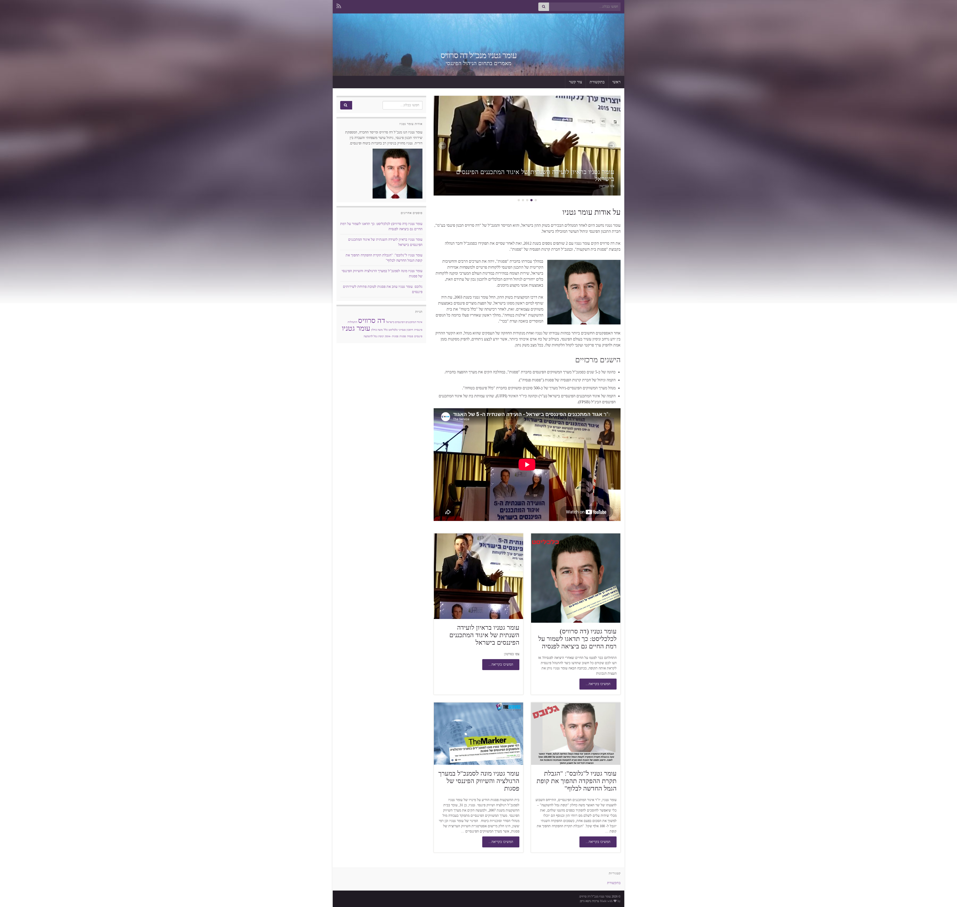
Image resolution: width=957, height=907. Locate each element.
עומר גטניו (356, 328)
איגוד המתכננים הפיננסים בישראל (404, 322)
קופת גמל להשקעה (374, 336)
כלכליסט (393, 329)
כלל (386, 329)
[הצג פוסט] (527, 146)
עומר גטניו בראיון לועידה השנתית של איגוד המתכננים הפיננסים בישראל (535, 175)
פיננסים (418, 336)
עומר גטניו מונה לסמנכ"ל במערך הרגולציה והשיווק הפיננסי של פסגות (478, 781)
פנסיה (410, 336)
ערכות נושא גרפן (589, 901)
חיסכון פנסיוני (406, 329)
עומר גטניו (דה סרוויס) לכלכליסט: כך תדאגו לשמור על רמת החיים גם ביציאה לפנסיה (577, 639)
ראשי (616, 82)
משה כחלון (377, 329)
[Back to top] (11, 896)
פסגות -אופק (392, 336)
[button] (612, 145)
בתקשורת (597, 82)
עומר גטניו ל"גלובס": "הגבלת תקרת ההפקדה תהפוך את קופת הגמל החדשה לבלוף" (577, 781)
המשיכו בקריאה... (598, 684)
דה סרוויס (371, 320)
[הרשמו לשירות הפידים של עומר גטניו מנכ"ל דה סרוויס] (338, 5)
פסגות (402, 336)
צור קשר (575, 82)
